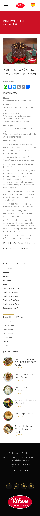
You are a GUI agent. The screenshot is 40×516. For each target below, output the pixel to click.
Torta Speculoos (24, 413)
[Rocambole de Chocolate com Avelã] (8, 429)
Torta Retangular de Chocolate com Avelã (25, 361)
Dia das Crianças (9, 322)
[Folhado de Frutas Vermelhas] (8, 403)
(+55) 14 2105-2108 (23, 464)
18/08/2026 (19, 367)
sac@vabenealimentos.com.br (20, 467)
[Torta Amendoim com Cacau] (8, 377)
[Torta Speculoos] (8, 416)
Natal (5, 345)
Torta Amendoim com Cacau (24, 376)
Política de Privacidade (20, 471)
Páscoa (6, 341)
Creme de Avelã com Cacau (15, 248)
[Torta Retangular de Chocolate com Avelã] (8, 361)
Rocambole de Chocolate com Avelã (23, 429)
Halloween (7, 337)
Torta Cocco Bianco (22, 389)
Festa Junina (8, 330)
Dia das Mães (8, 326)
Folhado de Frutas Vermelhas (25, 402)
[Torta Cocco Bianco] (8, 390)
